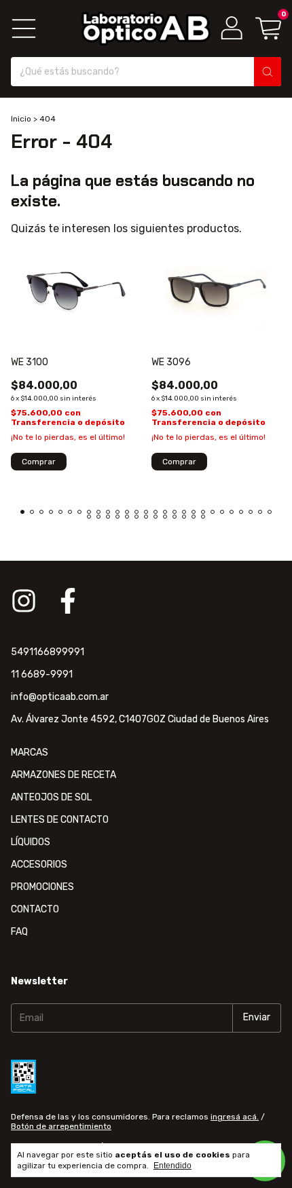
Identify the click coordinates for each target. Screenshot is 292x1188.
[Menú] (24, 28)
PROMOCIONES (42, 887)
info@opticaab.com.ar (60, 697)
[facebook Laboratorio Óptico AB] (68, 601)
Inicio (21, 119)
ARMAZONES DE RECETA (63, 775)
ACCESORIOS (39, 864)
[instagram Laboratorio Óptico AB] (24, 601)
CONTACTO (35, 909)
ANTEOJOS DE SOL (51, 797)
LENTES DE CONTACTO (60, 819)
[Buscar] (267, 71)
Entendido (172, 1165)
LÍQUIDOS (30, 842)
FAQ (19, 932)
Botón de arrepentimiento (61, 1126)
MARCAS (29, 752)
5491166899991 (47, 652)
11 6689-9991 (42, 674)
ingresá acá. (235, 1116)
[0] (268, 28)
